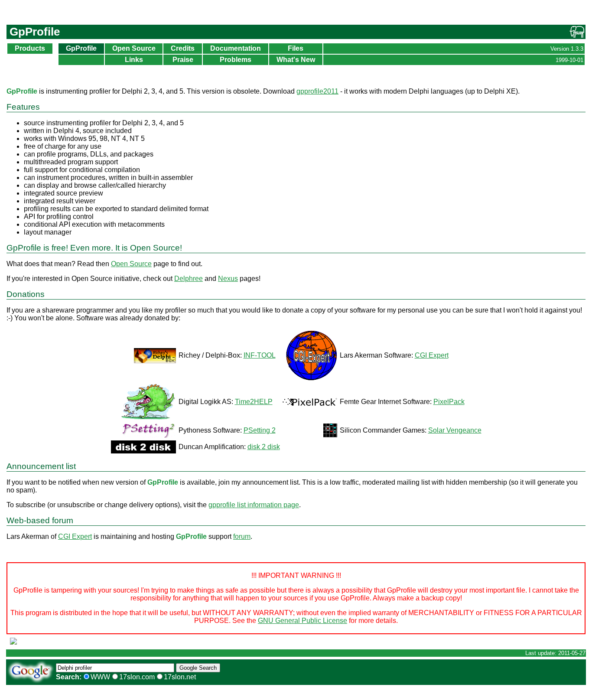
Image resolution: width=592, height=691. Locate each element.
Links (134, 59)
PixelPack (449, 401)
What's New (295, 59)
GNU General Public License (302, 620)
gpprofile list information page (253, 504)
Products (30, 48)
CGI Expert (432, 355)
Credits (183, 48)
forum (241, 536)
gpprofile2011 (317, 91)
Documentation (235, 48)
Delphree (188, 278)
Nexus (228, 278)
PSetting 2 (260, 430)
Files (295, 48)
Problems (235, 59)
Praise (182, 59)
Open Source (134, 48)
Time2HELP (254, 401)
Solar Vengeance (454, 430)
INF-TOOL (260, 355)
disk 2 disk (263, 446)
